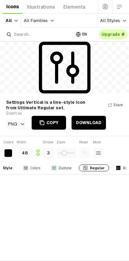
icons (12, 6)
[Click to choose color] (8, 153)
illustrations (41, 7)
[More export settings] (98, 153)
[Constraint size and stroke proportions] (38, 149)
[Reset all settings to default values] (84, 153)
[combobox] (38, 34)
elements (74, 7)
